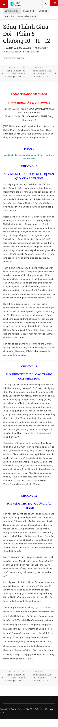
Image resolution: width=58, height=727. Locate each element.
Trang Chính (29, 11)
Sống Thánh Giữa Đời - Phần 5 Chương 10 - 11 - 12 (26, 33)
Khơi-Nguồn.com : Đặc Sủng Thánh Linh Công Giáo (32, 709)
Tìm (54, 3)
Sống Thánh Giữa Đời (27, 17)
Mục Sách (9, 17)
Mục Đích (43, 11)
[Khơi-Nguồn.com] (16, 4)
